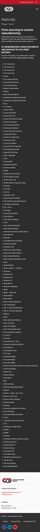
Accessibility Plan (29, 521)
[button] (26, 2)
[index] (8, 9)
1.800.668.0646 (6, 494)
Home (5, 24)
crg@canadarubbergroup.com (11, 492)
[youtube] (15, 527)
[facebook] (4, 527)
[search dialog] (36, 2)
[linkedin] (9, 527)
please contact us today (25, 58)
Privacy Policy (16, 521)
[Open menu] (37, 9)
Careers (5, 521)
